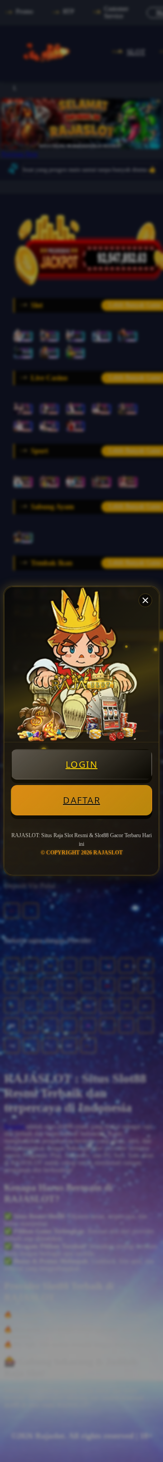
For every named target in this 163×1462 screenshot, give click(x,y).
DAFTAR (81, 800)
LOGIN (82, 764)
